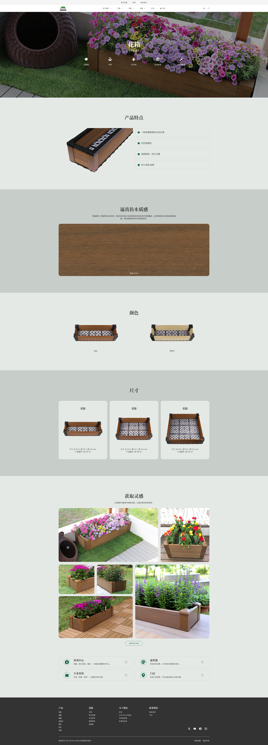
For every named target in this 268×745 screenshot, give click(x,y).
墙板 (60, 715)
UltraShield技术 (125, 715)
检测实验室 (123, 721)
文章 (134, 2)
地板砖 (61, 721)
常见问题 (124, 2)
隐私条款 (206, 740)
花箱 (60, 730)
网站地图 (198, 740)
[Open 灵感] (133, 8)
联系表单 (152, 712)
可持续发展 (123, 718)
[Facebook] (200, 728)
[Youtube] (194, 728)
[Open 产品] (122, 8)
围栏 (60, 724)
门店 (151, 715)
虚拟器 (91, 724)
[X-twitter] (189, 728)
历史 (120, 712)
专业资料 (92, 718)
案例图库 (92, 721)
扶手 (60, 727)
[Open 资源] (144, 8)
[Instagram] (205, 728)
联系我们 (144, 2)
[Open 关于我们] (110, 8)
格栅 (60, 718)
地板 (60, 712)
